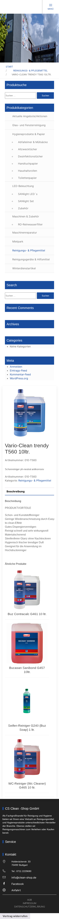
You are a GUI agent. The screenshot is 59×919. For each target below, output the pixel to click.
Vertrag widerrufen (15, 916)
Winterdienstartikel (24, 268)
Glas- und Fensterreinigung (29, 125)
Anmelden (16, 366)
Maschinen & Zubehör (25, 216)
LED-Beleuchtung (23, 186)
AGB (29, 899)
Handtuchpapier (28, 163)
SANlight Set (26, 201)
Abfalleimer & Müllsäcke (33, 142)
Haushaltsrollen (27, 170)
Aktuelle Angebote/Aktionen (29, 116)
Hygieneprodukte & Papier (28, 134)
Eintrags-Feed (18, 370)
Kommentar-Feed (20, 374)
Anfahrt (16, 890)
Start (9, 66)
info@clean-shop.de (23, 877)
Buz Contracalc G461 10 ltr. (27, 614)
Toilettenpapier (27, 177)
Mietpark (17, 241)
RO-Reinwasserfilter (30, 224)
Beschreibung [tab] (16, 491)
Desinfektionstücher (30, 156)
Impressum (29, 903)
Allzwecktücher (27, 149)
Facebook (17, 883)
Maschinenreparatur (24, 232)
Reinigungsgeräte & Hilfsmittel (31, 259)
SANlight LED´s (27, 194)
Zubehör (23, 208)
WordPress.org (19, 378)
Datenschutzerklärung (29, 906)
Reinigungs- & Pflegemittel (30, 70)
